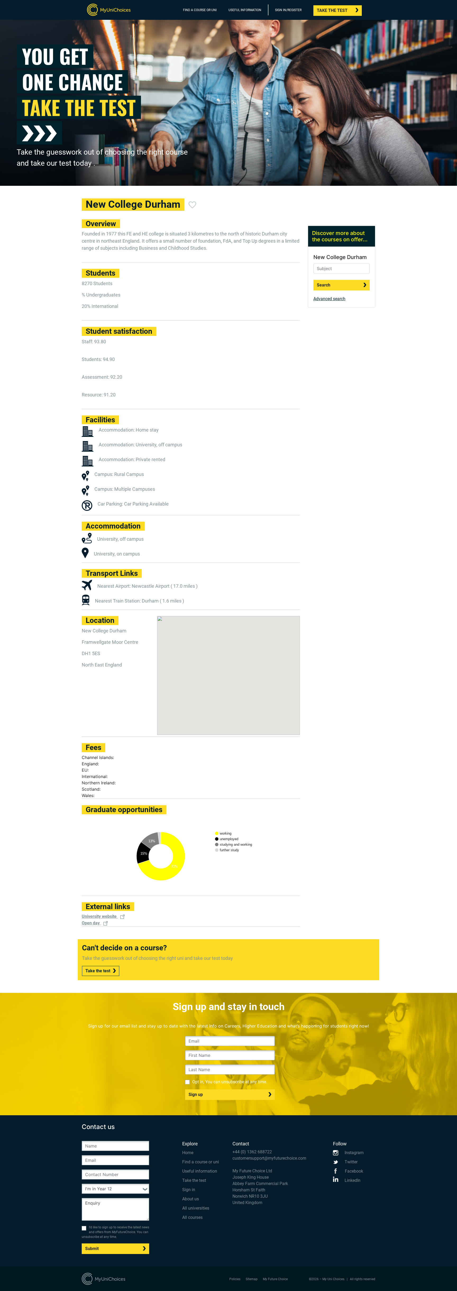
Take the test (332, 10)
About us (190, 1198)
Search (323, 285)
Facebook (353, 1171)
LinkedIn (352, 1180)
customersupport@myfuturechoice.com (269, 1158)
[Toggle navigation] (371, 11)
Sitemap (252, 1279)
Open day (91, 923)
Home (187, 1152)
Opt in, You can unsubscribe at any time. (229, 1081)
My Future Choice (275, 1279)
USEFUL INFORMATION (245, 10)
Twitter (351, 1161)
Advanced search (329, 298)
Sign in (188, 1189)
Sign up (196, 1094)
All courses (192, 1217)
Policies (234, 1279)
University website (100, 916)
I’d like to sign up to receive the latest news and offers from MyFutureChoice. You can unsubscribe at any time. (115, 1232)
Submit (92, 1248)
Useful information (199, 1171)
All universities (195, 1208)
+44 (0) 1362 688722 (252, 1151)
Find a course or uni (200, 1161)
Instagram (354, 1152)
